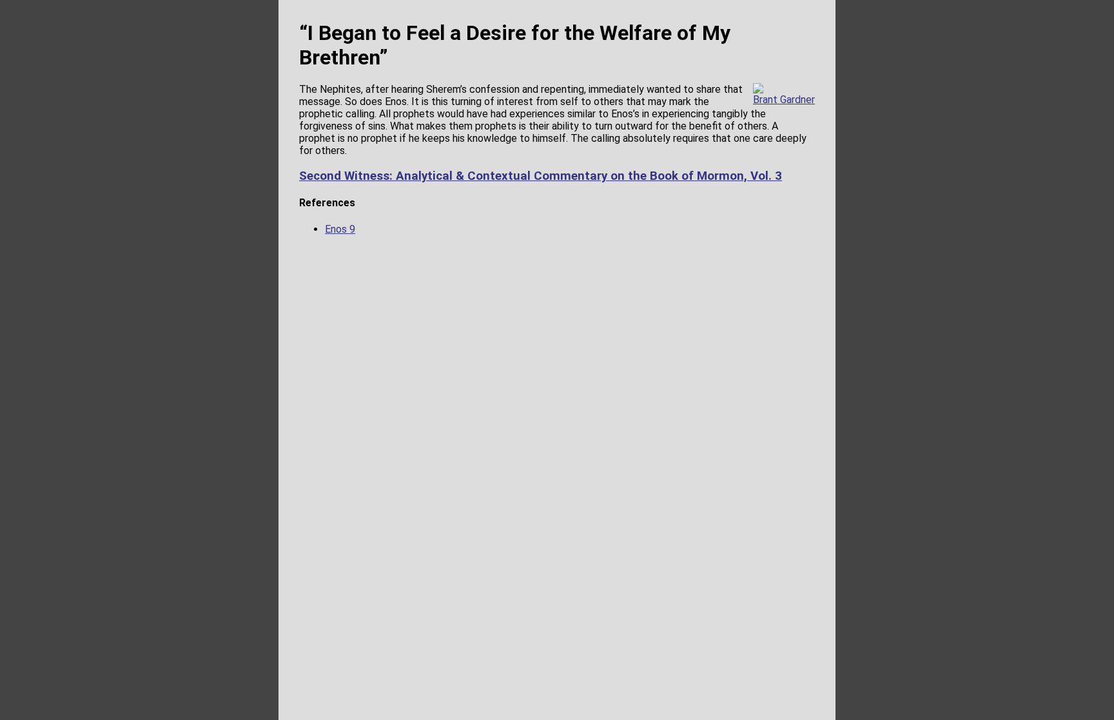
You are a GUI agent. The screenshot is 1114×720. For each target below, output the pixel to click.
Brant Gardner (784, 99)
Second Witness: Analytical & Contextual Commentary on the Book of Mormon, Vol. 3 (540, 176)
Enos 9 (340, 229)
